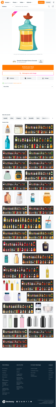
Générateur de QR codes (5, 393)
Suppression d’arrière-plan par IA (5, 389)
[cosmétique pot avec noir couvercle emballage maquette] (7, 297)
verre (38, 118)
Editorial (29, 2)
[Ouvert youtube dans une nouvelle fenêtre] (31, 401)
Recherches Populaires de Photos (19, 383)
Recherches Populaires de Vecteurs (19, 379)
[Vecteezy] (2, 2)
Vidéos (21, 2)
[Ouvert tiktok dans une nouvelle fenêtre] (26, 401)
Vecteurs (7, 2)
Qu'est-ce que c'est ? (17, 83)
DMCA (17, 372)
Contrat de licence (18, 369)
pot (25, 118)
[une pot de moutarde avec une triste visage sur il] (7, 129)
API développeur (5, 379)
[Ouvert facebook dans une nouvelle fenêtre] (17, 401)
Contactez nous (33, 370)
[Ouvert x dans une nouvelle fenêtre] (28, 401)
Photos (14, 2)
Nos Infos (32, 372)
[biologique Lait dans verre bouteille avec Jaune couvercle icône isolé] (16, 258)
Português (50, 372)
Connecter (48, 2)
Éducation (4, 377)
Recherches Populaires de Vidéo (19, 388)
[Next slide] (50, 118)
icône (11, 118)
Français (50, 377)
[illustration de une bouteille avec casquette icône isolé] (7, 175)
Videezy (4, 372)
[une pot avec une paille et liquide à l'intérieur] (48, 222)
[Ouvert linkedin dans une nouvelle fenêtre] (21, 401)
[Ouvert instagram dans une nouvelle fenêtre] (19, 401)
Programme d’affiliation (19, 374)
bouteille (31, 118)
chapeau (18, 118)
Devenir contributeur (33, 375)
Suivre (40, 62)
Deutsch (50, 375)
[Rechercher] (49, 6)
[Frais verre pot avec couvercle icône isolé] (6, 258)
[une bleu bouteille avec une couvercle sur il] (7, 142)
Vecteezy (4, 370)
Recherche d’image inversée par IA (5, 384)
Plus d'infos (6, 86)
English (49, 368)
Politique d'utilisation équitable (44, 403)
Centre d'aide (33, 368)
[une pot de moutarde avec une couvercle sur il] (19, 129)
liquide (5, 118)
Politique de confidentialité (47, 402)
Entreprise (4, 375)
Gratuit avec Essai (28, 67)
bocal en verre (46, 118)
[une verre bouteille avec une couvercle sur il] (7, 197)
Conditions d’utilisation (48, 401)
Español (49, 370)
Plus (49, 379)
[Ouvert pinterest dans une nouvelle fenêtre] (24, 401)
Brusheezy (4, 368)
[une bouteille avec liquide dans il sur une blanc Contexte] (32, 197)
